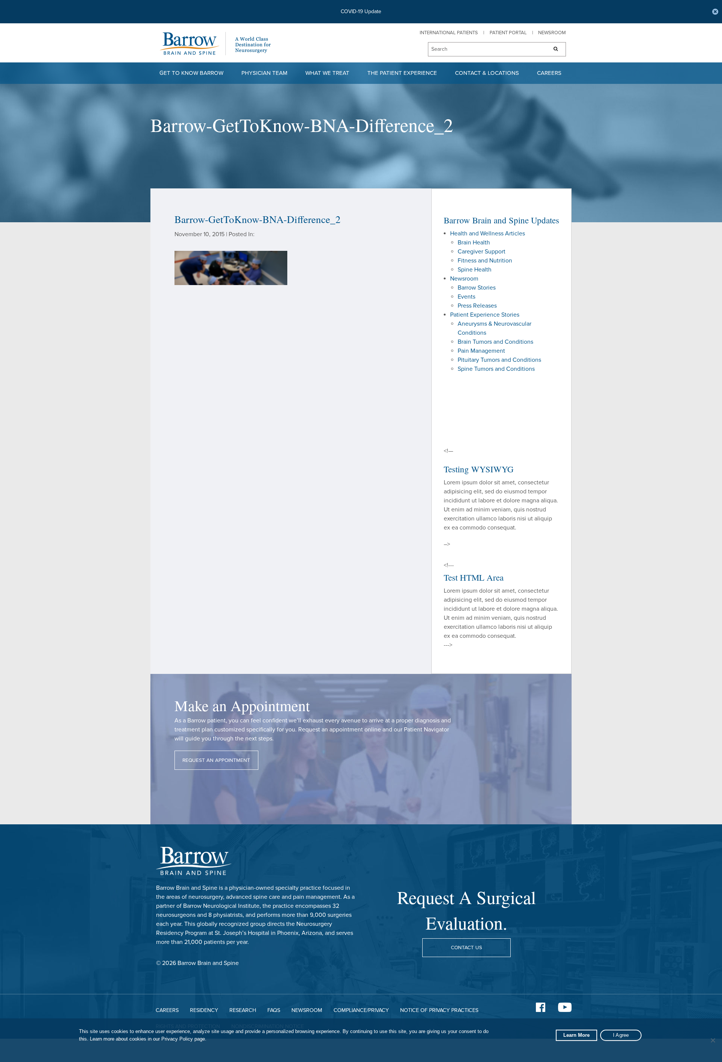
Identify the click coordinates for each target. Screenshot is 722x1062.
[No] (712, 1040)
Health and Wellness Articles (487, 233)
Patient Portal (508, 33)
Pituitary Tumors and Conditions (499, 360)
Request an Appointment (216, 760)
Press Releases (477, 305)
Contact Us (466, 948)
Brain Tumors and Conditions (495, 342)
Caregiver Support (481, 251)
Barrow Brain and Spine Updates (501, 220)
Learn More (576, 1035)
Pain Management (481, 351)
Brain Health (474, 242)
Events (466, 296)
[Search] (553, 49)
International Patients (449, 33)
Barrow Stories (477, 287)
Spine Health (474, 269)
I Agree (621, 1035)
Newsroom (552, 33)
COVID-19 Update (361, 11)
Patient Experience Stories (484, 315)
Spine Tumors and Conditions (496, 369)
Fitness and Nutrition (485, 260)
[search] (484, 49)
